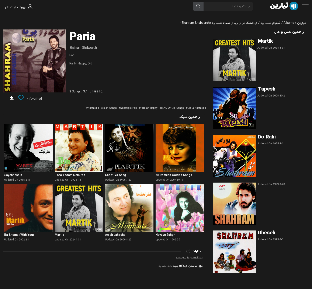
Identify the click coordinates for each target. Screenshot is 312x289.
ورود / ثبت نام (16, 7)
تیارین (301, 23)
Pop (71, 55)
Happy (82, 64)
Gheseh (266, 233)
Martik (265, 41)
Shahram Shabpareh (83, 48)
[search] (198, 6)
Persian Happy (149, 108)
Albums (289, 23)
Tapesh (266, 89)
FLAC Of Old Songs (172, 108)
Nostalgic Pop (128, 108)
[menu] (305, 5)
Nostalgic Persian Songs (102, 108)
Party (73, 64)
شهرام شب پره (270, 23)
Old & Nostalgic (196, 108)
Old (90, 64)
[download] (11, 99)
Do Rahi (267, 137)
